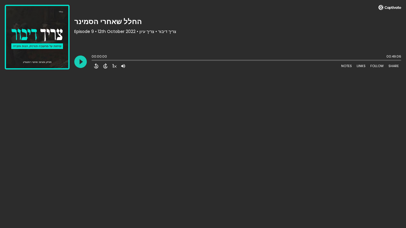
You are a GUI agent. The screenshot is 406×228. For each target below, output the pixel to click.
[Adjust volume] (123, 65)
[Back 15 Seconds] (96, 65)
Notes (346, 66)
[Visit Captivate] (389, 8)
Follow (377, 66)
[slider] (93, 61)
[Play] (80, 62)
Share (393, 66)
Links (361, 66)
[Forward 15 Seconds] (105, 65)
